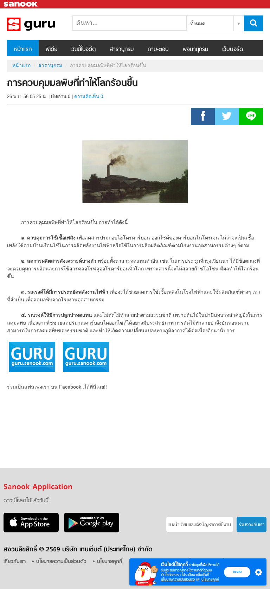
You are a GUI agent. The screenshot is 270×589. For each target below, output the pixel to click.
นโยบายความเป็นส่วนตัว (178, 579)
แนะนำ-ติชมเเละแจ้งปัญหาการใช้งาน (199, 525)
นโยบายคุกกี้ (210, 579)
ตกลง (237, 572)
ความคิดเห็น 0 (88, 96)
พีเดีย (51, 49)
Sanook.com (21, 4)
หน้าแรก (23, 49)
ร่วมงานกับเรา (251, 525)
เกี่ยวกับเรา (15, 562)
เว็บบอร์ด (232, 49)
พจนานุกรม (195, 49)
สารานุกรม (122, 49)
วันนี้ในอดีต (83, 49)
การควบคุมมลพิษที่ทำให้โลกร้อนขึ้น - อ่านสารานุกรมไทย (44, 24)
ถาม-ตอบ (158, 49)
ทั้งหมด (197, 23)
